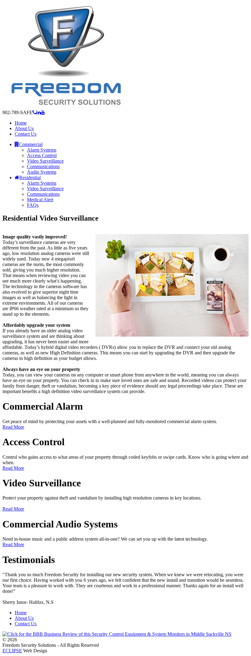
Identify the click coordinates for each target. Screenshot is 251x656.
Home (21, 612)
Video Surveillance (45, 161)
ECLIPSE (12, 650)
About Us (24, 618)
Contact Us (25, 623)
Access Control (42, 155)
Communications (43, 166)
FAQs (33, 205)
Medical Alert (40, 199)
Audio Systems (41, 172)
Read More (13, 427)
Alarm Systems (41, 149)
